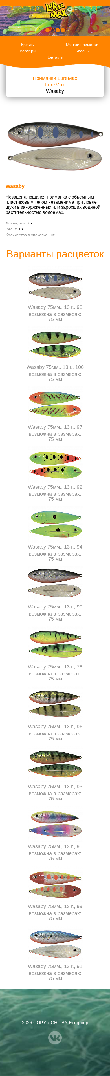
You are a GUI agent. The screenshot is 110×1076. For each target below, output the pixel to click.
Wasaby (55, 91)
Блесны (82, 51)
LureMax (55, 84)
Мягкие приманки (82, 44)
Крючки (28, 44)
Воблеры (28, 51)
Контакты (55, 57)
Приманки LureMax (55, 78)
